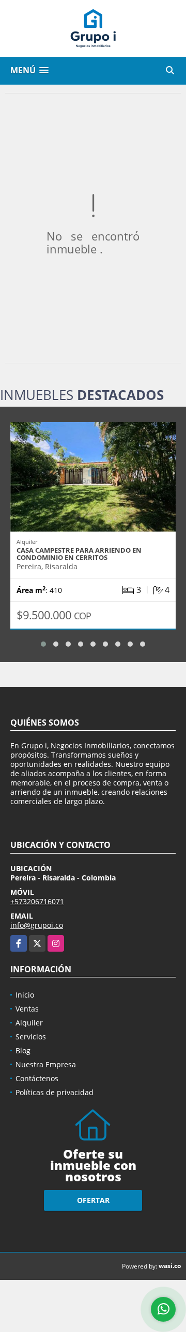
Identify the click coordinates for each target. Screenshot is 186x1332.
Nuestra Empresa (46, 1064)
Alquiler (29, 1023)
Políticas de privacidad (55, 1092)
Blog (23, 1050)
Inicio (25, 995)
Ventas (27, 1009)
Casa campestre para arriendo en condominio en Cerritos (79, 554)
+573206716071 (37, 901)
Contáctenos (37, 1078)
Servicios (31, 1036)
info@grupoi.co (36, 925)
